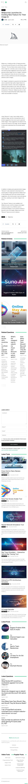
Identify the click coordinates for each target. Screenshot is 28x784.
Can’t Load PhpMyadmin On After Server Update (7, 233)
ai (6, 217)
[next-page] (5, 327)
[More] (19, 24)
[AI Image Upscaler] (14, 601)
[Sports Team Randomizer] (5, 646)
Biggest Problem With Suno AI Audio (14, 293)
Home (2, 7)
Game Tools (4, 556)
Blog (6, 7)
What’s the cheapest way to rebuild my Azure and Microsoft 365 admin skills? (14, 347)
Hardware (3, 679)
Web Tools (14, 320)
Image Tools (13, 262)
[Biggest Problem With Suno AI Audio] (14, 283)
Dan (6, 19)
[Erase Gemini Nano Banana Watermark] (14, 255)
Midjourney (10, 217)
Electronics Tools (5, 583)
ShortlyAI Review (16, 666)
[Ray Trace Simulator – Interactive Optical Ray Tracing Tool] (14, 544)
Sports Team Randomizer (14, 647)
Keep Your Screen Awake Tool (14, 322)
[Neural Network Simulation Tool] (14, 516)
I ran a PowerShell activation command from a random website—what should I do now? (13, 711)
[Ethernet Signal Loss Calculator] (5, 637)
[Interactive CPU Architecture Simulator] (14, 572)
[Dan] (2, 20)
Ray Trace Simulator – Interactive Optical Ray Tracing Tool (13, 553)
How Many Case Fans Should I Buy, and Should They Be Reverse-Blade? (23, 345)
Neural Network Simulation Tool (12, 525)
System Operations (5, 689)
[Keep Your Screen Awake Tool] (14, 311)
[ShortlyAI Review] (5, 665)
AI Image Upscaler (7, 609)
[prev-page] (2, 327)
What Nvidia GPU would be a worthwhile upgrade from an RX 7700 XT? (4, 346)
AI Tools (3, 526)
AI (13, 290)
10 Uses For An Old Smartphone (16, 656)
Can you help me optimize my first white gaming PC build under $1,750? (13, 721)
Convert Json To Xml (22, 232)
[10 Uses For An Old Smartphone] (5, 656)
